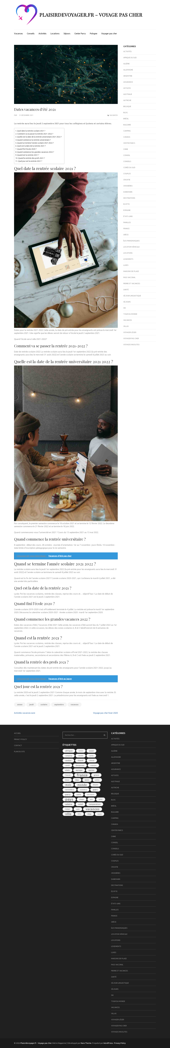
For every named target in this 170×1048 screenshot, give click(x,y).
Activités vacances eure (24, 713)
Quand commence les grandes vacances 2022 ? (35, 152)
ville (68, 814)
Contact (18, 745)
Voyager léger (129, 332)
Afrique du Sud (130, 58)
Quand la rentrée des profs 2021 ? (31, 158)
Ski (124, 308)
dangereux (80, 765)
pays (69, 799)
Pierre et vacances (131, 283)
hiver (67, 780)
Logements (128, 259)
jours (87, 780)
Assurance (128, 82)
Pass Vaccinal (129, 277)
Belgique (127, 106)
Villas (126, 326)
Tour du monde (130, 314)
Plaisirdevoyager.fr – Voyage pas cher (90, 14)
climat (91, 760)
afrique (69, 751)
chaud (80, 760)
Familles (127, 222)
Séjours (67, 33)
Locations (55, 33)
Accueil (17, 733)
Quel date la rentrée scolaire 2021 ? (31, 131)
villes (79, 814)
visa (89, 814)
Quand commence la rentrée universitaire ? (34, 140)
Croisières (128, 186)
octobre (83, 790)
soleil (80, 804)
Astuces (127, 88)
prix (91, 799)
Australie (127, 94)
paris (79, 794)
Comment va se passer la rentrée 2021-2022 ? (35, 134)
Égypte (126, 204)
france (82, 775)
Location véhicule (131, 247)
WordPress (108, 1043)
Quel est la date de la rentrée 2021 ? (31, 146)
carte (91, 756)
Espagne (127, 210)
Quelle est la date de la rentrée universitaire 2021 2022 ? (39, 137)
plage (81, 799)
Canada (126, 137)
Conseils (30, 33)
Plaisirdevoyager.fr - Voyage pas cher (36, 1043)
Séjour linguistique (132, 296)
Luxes (125, 265)
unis (78, 809)
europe (79, 770)
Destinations (129, 198)
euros (91, 770)
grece (96, 775)
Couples (127, 174)
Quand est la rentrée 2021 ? (28, 155)
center (68, 760)
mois (68, 784)
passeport (90, 794)
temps (67, 809)
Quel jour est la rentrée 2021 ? (30, 161)
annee (19, 705)
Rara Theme (86, 1043)
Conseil (126, 155)
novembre (69, 790)
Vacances (18, 33)
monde (82, 784)
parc (95, 789)
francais (68, 775)
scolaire (44, 705)
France (126, 229)
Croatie (126, 180)
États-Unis (128, 216)
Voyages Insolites (131, 345)
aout (91, 751)
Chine (125, 149)
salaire (68, 804)
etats (67, 770)
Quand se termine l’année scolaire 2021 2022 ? (35, 143)
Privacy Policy (20, 739)
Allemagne (128, 70)
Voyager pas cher (109, 33)
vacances (74, 705)
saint (101, 799)
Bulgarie (127, 125)
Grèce (126, 235)
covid (67, 765)
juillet (97, 780)
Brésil (126, 119)
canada (80, 755)
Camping (127, 131)
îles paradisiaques (131, 241)
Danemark (127, 192)
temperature (95, 804)
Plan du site (19, 752)
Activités (42, 33)
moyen (95, 785)
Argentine (127, 76)
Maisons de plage (131, 271)
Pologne (93, 33)
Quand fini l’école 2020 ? (27, 149)
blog (125, 113)
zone (99, 814)
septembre (59, 705)
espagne (93, 765)
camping (68, 756)
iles (77, 780)
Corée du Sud (129, 167)
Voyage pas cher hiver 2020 (105, 713)
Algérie (126, 64)
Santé (126, 290)
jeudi (31, 705)
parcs (67, 794)
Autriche (127, 100)
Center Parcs (80, 33)
